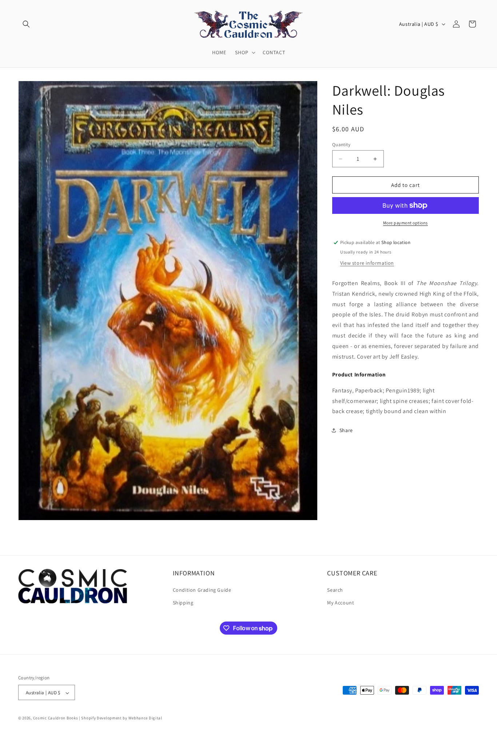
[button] (26, 24)
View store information (367, 263)
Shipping (183, 602)
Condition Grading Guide (202, 589)
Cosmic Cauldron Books (55, 718)
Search (335, 589)
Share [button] (346, 430)
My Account (340, 602)
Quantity (341, 144)
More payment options (405, 222)
